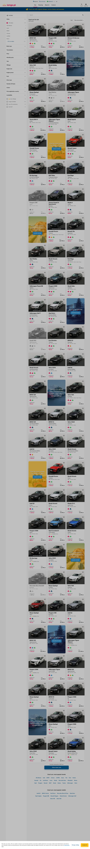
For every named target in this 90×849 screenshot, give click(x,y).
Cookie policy (67, 845)
